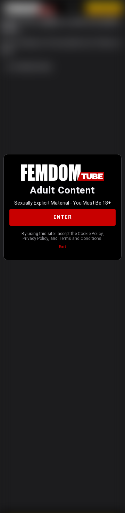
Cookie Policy (90, 233)
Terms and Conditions (80, 238)
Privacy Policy (35, 238)
